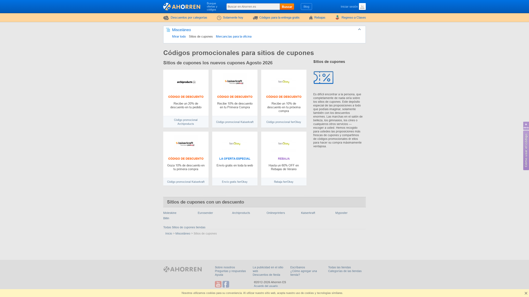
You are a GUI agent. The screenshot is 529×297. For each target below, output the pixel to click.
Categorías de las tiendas (345, 271)
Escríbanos (297, 267)
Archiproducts (241, 212)
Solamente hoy (233, 17)
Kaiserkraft (308, 212)
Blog (306, 6)
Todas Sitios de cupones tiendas (184, 227)
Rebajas (319, 17)
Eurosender (205, 212)
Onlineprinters (276, 212)
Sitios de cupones (201, 36)
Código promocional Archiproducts (186, 121)
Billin (166, 218)
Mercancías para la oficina (233, 36)
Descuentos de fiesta (266, 274)
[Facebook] (226, 284)
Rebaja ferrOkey (283, 181)
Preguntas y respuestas (230, 271)
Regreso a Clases (354, 17)
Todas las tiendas (339, 267)
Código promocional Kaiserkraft (235, 122)
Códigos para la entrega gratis (279, 17)
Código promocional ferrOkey (283, 122)
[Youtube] (219, 284)
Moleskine (169, 212)
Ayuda (219, 274)
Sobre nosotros (225, 267)
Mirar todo (179, 36)
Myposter (341, 212)
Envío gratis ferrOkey (235, 181)
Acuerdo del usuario (266, 286)
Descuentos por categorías (189, 17)
